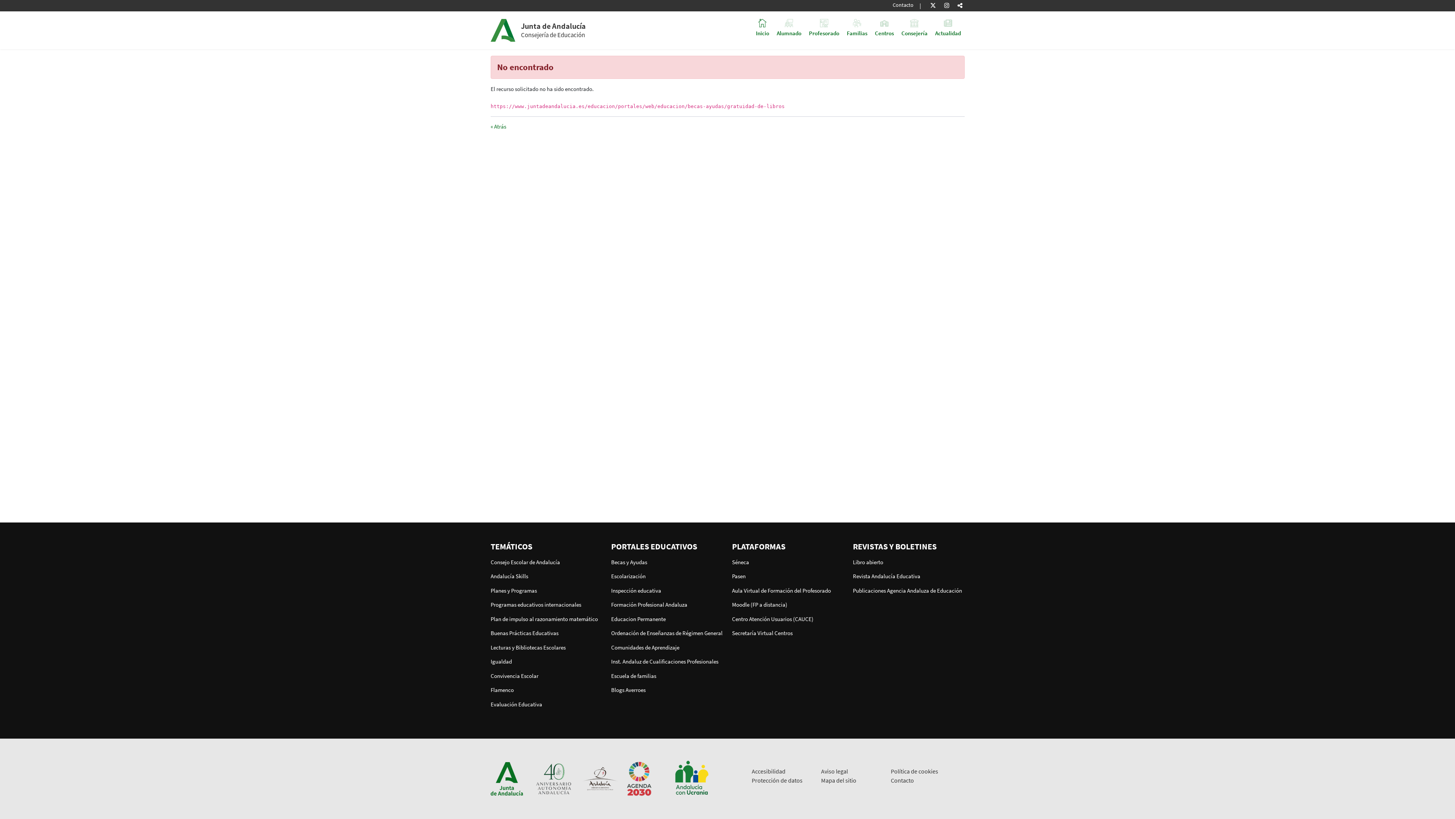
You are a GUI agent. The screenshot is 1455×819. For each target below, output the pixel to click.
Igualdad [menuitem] (501, 661)
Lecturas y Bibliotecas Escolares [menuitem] (528, 647)
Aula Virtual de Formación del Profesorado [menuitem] (781, 590)
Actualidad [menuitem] (948, 33)
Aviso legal (834, 771)
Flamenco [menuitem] (502, 689)
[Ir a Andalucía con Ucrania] (691, 778)
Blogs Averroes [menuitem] (628, 689)
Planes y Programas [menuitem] (514, 590)
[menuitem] (546, 546)
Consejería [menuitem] (914, 33)
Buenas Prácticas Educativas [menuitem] (525, 633)
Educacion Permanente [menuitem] (638, 619)
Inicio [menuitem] (762, 33)
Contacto (903, 5)
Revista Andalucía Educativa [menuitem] (886, 576)
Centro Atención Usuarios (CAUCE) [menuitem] (773, 619)
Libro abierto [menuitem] (868, 562)
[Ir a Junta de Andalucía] (507, 778)
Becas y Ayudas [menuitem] (629, 562)
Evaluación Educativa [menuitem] (516, 704)
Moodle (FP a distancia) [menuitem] (759, 604)
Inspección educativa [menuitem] (636, 590)
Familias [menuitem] (857, 33)
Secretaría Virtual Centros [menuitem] (762, 633)
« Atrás (498, 126)
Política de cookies (914, 771)
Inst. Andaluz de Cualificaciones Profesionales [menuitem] (664, 661)
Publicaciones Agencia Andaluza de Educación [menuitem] (907, 590)
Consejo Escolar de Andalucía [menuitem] (525, 562)
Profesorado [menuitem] (824, 33)
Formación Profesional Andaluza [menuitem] (649, 604)
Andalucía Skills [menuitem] (509, 576)
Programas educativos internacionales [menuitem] (536, 604)
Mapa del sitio (838, 780)
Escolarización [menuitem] (628, 576)
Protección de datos (777, 780)
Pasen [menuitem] (739, 576)
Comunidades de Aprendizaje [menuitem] (645, 647)
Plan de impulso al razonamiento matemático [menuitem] (544, 619)
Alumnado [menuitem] (789, 33)
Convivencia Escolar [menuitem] (514, 675)
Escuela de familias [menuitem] (633, 675)
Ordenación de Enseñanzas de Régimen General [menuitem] (667, 633)
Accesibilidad (768, 771)
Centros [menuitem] (884, 33)
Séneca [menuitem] (740, 562)
